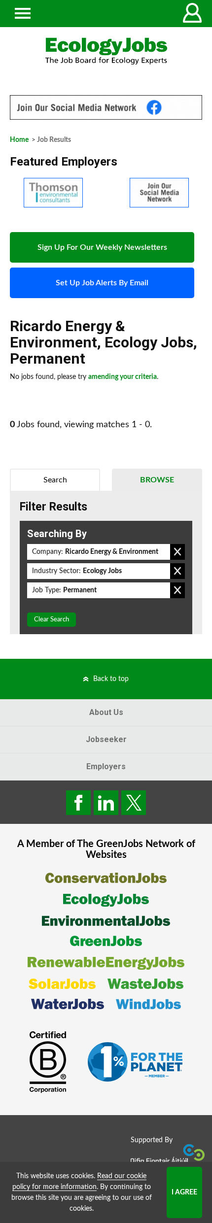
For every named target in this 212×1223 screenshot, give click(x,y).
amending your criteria (122, 377)
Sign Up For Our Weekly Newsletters (102, 247)
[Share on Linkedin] (106, 802)
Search (55, 480)
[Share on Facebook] (78, 802)
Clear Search (51, 619)
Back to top (111, 679)
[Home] (106, 51)
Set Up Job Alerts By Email (102, 283)
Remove (177, 552)
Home (19, 139)
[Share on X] (133, 802)
